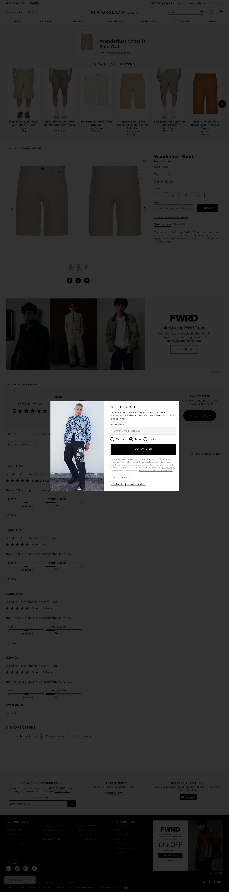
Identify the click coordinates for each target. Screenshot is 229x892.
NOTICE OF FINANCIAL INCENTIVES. (155, 470)
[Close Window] (176, 404)
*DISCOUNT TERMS (120, 477)
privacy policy (168, 468)
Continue (143, 449)
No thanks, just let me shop (128, 484)
